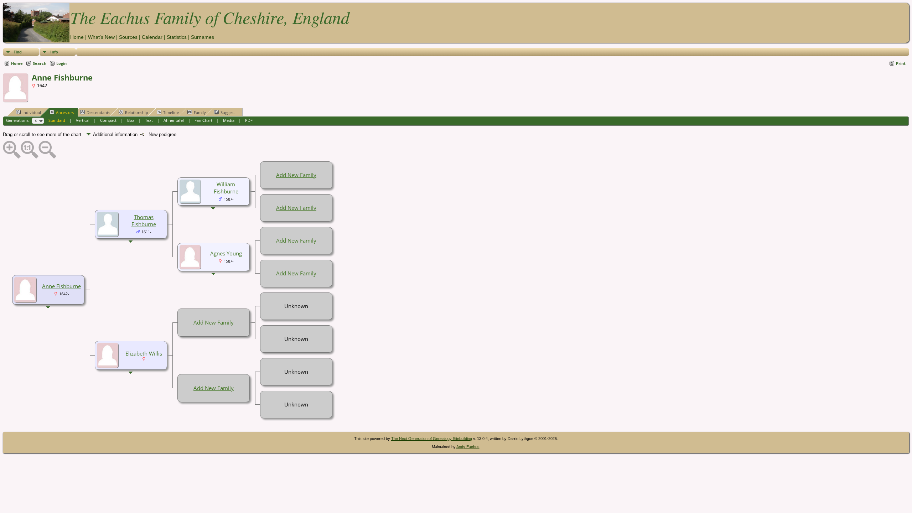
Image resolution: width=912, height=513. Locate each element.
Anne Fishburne (61, 286)
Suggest (228, 112)
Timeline (171, 112)
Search (39, 63)
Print (901, 63)
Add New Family (296, 174)
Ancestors (65, 112)
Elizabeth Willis (143, 353)
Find (18, 52)
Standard (56, 120)
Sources (128, 37)
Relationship (136, 112)
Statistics (177, 37)
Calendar (152, 37)
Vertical (82, 120)
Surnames (202, 37)
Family (200, 112)
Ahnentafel (174, 120)
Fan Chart (203, 120)
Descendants (98, 112)
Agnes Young (226, 253)
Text (149, 120)
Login (61, 63)
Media (228, 120)
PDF (249, 120)
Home (77, 37)
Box (130, 120)
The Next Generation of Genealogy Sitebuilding (431, 438)
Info (54, 52)
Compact (108, 120)
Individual (31, 112)
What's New (101, 37)
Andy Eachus (468, 447)
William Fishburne (226, 188)
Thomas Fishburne (143, 220)
